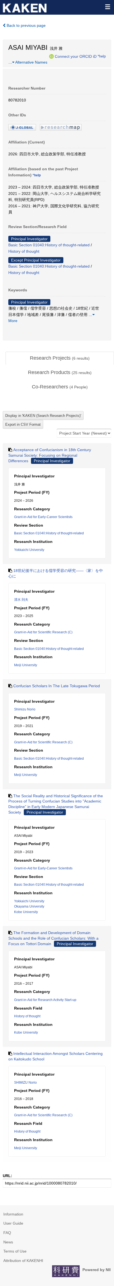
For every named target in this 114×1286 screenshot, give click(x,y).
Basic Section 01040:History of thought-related (49, 245)
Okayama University (29, 906)
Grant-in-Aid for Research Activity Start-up (45, 1000)
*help (102, 56)
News (8, 1242)
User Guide (13, 1223)
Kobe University (26, 912)
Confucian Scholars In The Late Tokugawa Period (56, 686)
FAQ (7, 1232)
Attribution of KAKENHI (23, 1260)
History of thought (23, 251)
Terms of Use (15, 1251)
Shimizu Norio (24, 709)
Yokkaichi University (29, 550)
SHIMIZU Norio (25, 1082)
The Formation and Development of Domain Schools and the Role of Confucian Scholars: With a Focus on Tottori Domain (53, 938)
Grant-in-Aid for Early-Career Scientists (43, 517)
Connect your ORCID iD (76, 56)
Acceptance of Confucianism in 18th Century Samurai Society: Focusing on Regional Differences (49, 455)
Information (13, 1214)
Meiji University (25, 665)
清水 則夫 (21, 600)
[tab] (60, 358)
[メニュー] (107, 7)
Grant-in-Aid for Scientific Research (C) (43, 632)
